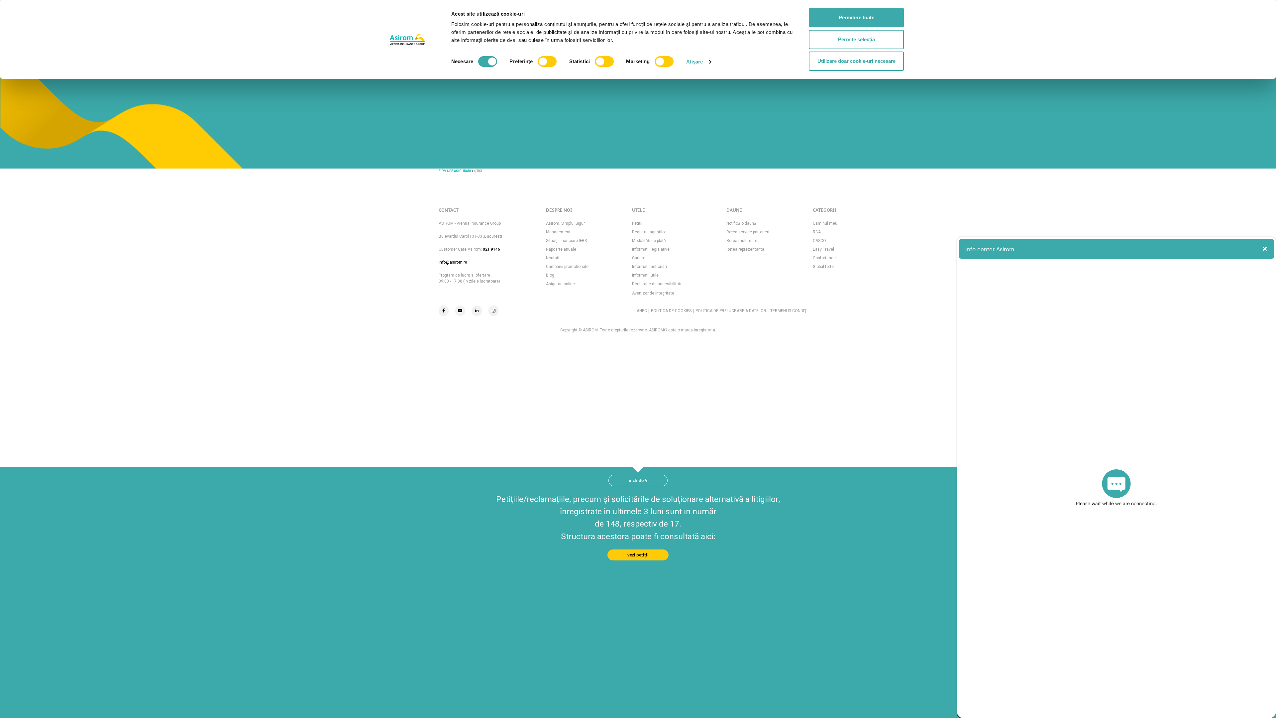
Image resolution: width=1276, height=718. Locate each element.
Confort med (824, 258)
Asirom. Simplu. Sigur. (565, 223)
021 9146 (491, 249)
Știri (478, 171)
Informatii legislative (651, 249)
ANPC (642, 310)
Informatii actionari (649, 266)
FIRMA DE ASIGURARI (455, 171)
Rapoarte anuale (561, 249)
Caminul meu (825, 223)
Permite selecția (856, 39)
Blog (550, 275)
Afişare (694, 61)
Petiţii (637, 223)
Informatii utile (645, 275)
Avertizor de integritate (653, 293)
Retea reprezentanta (745, 249)
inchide (638, 480)
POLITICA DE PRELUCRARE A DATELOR (730, 310)
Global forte (823, 266)
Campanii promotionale (567, 266)
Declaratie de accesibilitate (657, 284)
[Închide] (1265, 249)
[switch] (547, 61)
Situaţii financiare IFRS (566, 240)
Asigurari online (560, 284)
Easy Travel (823, 249)
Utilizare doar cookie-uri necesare (856, 61)
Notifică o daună (741, 223)
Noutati (552, 258)
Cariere (638, 258)
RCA (817, 232)
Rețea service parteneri (747, 232)
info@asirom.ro (453, 262)
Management (558, 232)
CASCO (819, 240)
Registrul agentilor (649, 232)
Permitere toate (856, 17)
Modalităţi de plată (649, 240)
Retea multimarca (743, 240)
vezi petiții (638, 554)
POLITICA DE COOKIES (671, 310)
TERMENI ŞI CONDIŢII (789, 310)
